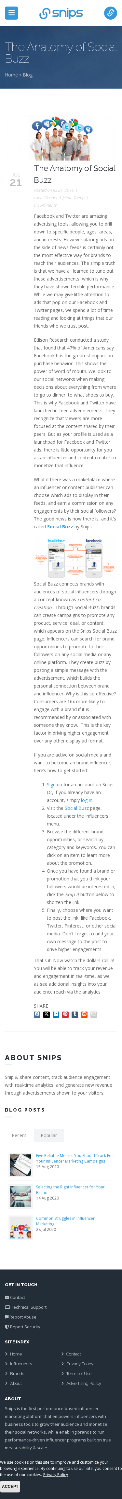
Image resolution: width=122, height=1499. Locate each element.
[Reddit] (85, 1014)
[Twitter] (47, 1014)
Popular (49, 1135)
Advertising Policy (83, 1383)
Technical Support (29, 1307)
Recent (19, 1135)
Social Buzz (77, 808)
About (16, 1383)
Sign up (54, 784)
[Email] (94, 1014)
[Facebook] (38, 1014)
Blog (28, 75)
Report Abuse (22, 1317)
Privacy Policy (79, 1363)
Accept (10, 1486)
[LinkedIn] (57, 1014)
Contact (17, 1297)
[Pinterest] (66, 1014)
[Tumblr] (76, 1014)
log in (86, 800)
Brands (17, 1373)
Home (11, 75)
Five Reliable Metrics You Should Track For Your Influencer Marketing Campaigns (74, 1158)
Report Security (25, 1327)
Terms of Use (78, 1373)
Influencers (21, 1363)
